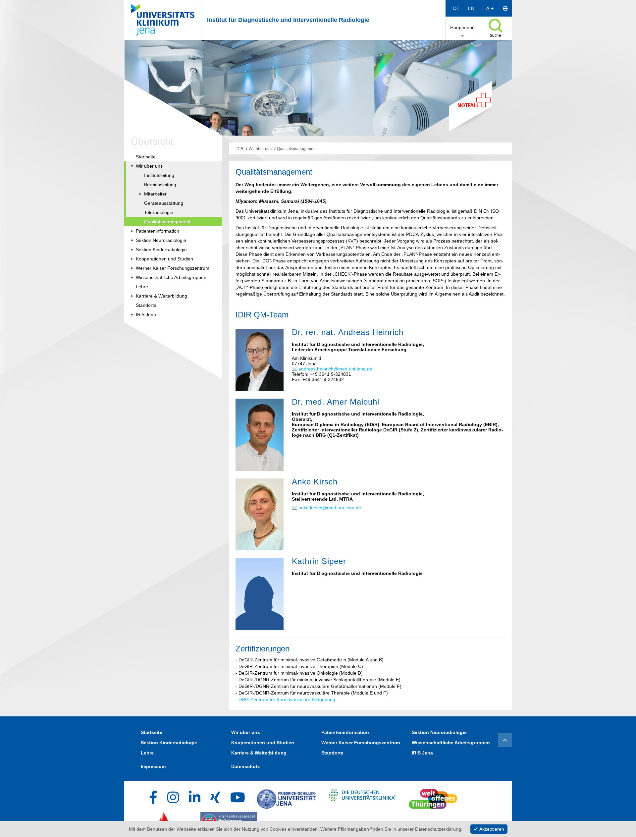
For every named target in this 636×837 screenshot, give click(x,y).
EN (471, 8)
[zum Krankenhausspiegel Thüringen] (229, 820)
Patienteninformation (345, 732)
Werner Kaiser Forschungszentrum (360, 742)
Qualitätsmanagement (297, 148)
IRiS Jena (422, 752)
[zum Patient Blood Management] (169, 820)
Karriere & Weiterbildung (259, 752)
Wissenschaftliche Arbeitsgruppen (451, 742)
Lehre (147, 752)
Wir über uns (260, 148)
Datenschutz (245, 766)
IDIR (239, 148)
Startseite (151, 732)
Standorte (332, 752)
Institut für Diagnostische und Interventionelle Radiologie (288, 20)
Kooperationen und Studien (262, 742)
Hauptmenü (462, 27)
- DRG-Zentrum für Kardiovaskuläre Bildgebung (285, 699)
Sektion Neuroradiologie (439, 732)
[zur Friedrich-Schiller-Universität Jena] (286, 797)
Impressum (153, 766)
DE (456, 8)
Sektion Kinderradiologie (169, 742)
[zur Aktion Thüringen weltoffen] (433, 797)
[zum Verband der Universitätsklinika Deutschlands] (362, 797)
